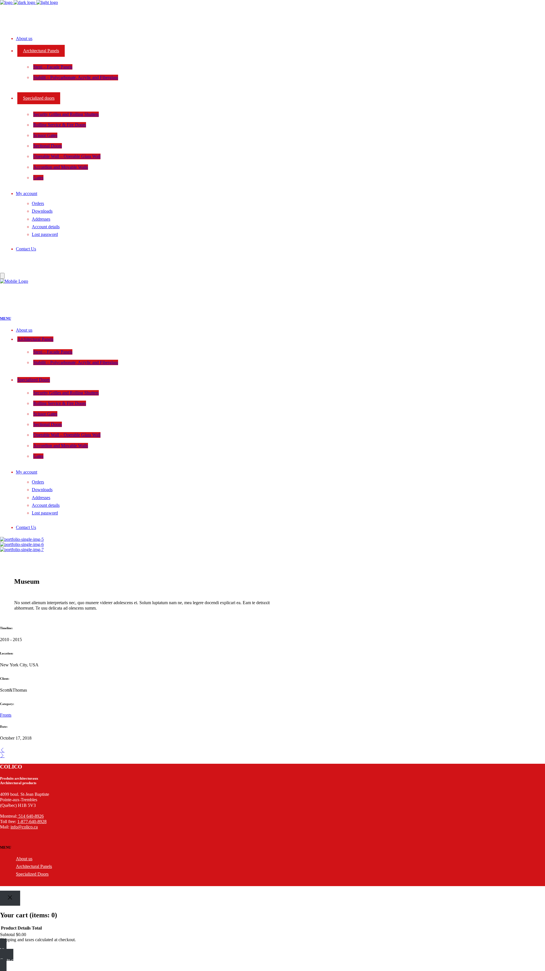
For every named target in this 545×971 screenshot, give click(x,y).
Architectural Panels (34, 866)
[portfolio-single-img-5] (22, 539)
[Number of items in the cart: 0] (2, 276)
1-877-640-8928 (32, 821)
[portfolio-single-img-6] (22, 544)
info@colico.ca (24, 826)
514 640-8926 (31, 816)
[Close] (10, 898)
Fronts (5, 715)
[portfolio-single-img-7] (22, 549)
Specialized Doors (32, 874)
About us (24, 858)
